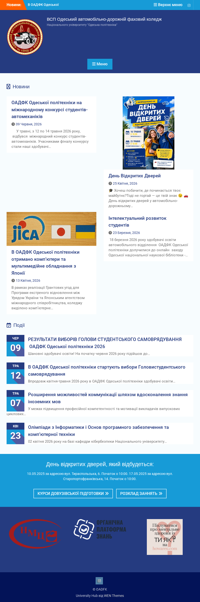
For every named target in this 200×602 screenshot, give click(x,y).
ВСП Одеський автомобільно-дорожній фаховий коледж (104, 19)
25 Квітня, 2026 (125, 183)
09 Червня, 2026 (29, 124)
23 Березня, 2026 (126, 233)
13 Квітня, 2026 (28, 280)
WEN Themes (114, 596)
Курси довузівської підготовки (71, 493)
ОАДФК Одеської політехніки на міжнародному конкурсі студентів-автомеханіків (49, 109)
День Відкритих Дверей (135, 176)
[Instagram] (189, 5)
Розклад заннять (138, 493)
